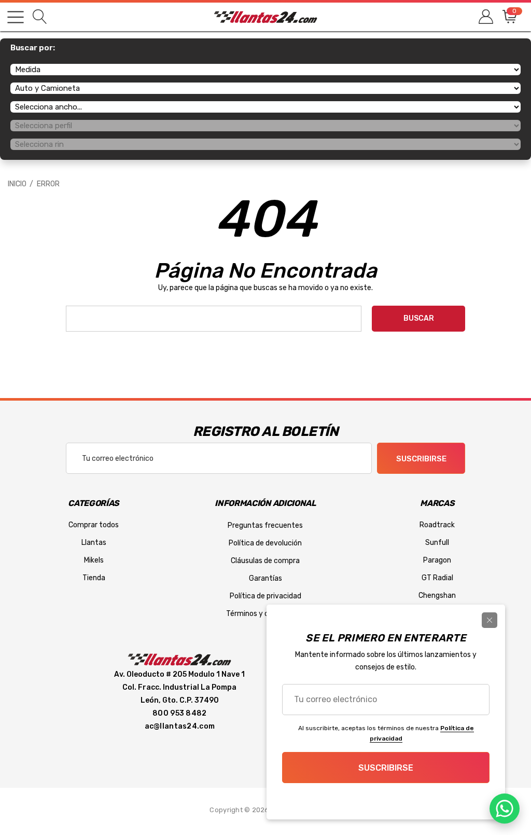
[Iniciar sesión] (485, 17)
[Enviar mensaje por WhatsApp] (505, 808)
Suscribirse (421, 458)
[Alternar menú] (15, 17)
